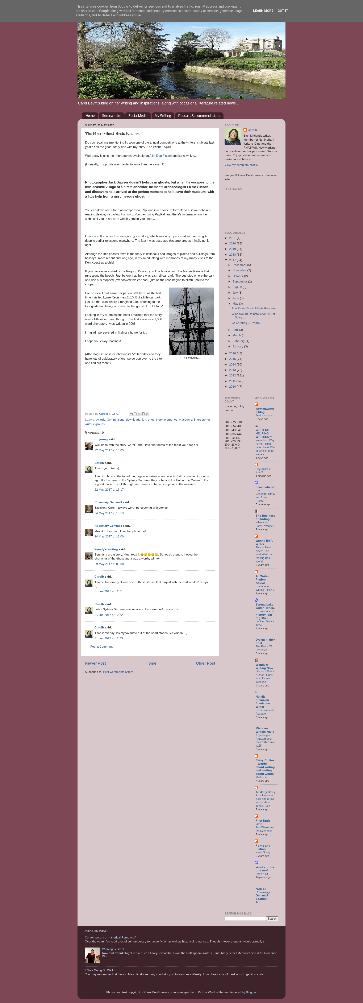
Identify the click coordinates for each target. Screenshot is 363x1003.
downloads (133, 419)
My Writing (163, 116)
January (238, 346)
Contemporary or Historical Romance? (110, 937)
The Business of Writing (265, 517)
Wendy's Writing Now (264, 666)
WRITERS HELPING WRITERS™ (264, 433)
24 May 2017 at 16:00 (109, 536)
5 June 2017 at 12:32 (109, 614)
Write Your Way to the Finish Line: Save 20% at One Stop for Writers (265, 447)
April (236, 329)
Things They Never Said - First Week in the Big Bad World (264, 554)
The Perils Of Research (264, 648)
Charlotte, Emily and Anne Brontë (265, 497)
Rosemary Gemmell (108, 502)
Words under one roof (265, 869)
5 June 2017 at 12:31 (109, 591)
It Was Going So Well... (100, 970)
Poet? (259, 472)
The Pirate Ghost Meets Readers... (255, 308)
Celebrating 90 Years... (247, 323)
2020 (233, 243)
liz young (101, 439)
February (239, 341)
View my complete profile (241, 164)
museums (185, 419)
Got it (283, 11)
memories (170, 419)
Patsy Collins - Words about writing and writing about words (265, 767)
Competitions (115, 419)
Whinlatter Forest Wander (265, 524)
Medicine (261, 777)
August (238, 287)
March (237, 335)
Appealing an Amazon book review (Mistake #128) (265, 740)
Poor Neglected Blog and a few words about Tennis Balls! (265, 801)
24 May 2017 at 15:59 (109, 513)
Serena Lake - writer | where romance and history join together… (265, 611)
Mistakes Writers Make (265, 730)
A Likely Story (265, 792)
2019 (233, 249)
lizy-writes (263, 469)
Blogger (251, 992)
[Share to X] (139, 414)
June (236, 298)
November (240, 270)
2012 (233, 375)
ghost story (155, 419)
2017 (233, 260)
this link (126, 214)
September (240, 281)
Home (90, 116)
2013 (233, 370)
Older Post (205, 663)
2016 (233, 353)
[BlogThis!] (135, 414)
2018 (233, 254)
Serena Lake (111, 116)
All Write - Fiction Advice (263, 580)
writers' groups (95, 424)
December (240, 265)
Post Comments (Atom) (118, 671)
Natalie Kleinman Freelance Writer (263, 701)
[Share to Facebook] (143, 414)
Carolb (99, 463)
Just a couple (264, 415)
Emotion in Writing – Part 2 (265, 588)
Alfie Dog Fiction (160, 155)
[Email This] (131, 414)
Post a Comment (101, 646)
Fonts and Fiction (263, 847)
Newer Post (95, 663)
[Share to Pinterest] (147, 414)
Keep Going (263, 852)
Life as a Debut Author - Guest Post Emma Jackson (265, 677)
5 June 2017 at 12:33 (109, 638)
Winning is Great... (114, 949)
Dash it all (262, 873)
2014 (233, 364)
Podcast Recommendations (199, 116)
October (238, 276)
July (236, 292)
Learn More (263, 11)
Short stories (202, 419)
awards (100, 419)
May (236, 303)
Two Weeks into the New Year (265, 829)
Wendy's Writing (106, 549)
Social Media (137, 116)
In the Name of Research (265, 712)
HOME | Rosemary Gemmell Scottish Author (263, 895)
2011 (232, 381)
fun (144, 419)
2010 (233, 386)
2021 (233, 238)
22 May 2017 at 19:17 (109, 489)
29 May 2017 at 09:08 (109, 564)
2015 (233, 358)
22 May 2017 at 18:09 (109, 450)
